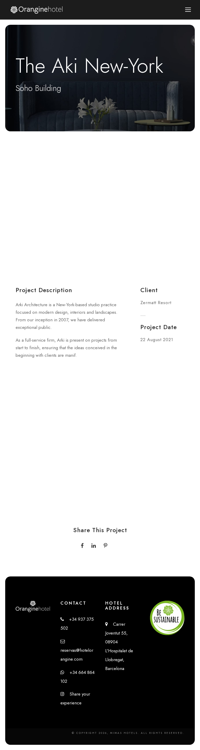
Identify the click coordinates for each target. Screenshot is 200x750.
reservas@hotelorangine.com (76, 650)
